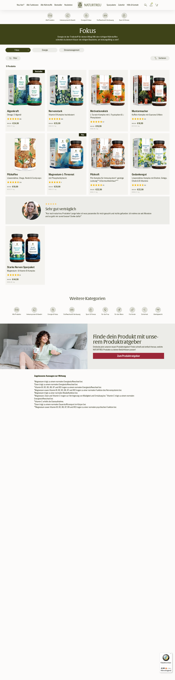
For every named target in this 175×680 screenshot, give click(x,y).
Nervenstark (55, 111)
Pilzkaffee (12, 174)
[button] (32, 5)
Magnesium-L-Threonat (61, 174)
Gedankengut (139, 174)
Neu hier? (20, 5)
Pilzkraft (95, 174)
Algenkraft (13, 111)
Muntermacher (140, 111)
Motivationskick (99, 111)
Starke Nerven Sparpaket (21, 267)
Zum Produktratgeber (128, 356)
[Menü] (170, 654)
